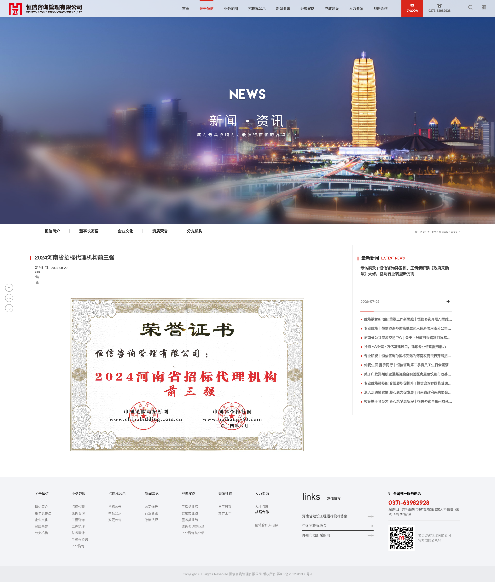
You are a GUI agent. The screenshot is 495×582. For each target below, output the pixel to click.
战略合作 (262, 512)
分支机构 (41, 533)
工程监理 (78, 526)
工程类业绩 (190, 507)
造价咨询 (78, 513)
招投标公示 (117, 494)
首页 (422, 232)
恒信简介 (41, 507)
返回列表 (9, 298)
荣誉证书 (455, 232)
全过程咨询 (80, 539)
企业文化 (41, 520)
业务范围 (78, 494)
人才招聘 (261, 507)
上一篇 (9, 288)
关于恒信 (432, 232)
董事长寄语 (43, 513)
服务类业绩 (190, 520)
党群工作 (224, 513)
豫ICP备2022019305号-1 (294, 574)
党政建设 (225, 494)
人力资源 (262, 494)
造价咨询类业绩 (193, 526)
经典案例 (188, 494)
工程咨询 (78, 520)
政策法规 (151, 520)
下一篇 (9, 308)
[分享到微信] (37, 277)
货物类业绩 (190, 513)
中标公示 (114, 513)
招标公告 (114, 507)
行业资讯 (151, 513)
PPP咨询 (78, 546)
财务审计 (78, 533)
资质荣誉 (443, 232)
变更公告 (114, 520)
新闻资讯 (152, 494)
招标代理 (78, 507)
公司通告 (151, 507)
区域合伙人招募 (266, 525)
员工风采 (224, 507)
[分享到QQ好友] (37, 282)
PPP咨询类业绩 (193, 533)
